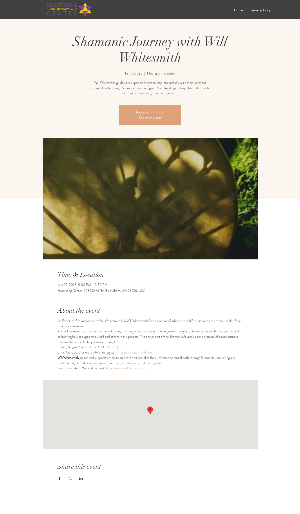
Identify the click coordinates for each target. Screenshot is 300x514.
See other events (150, 117)
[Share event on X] (70, 478)
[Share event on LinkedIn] (81, 478)
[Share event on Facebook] (60, 478)
